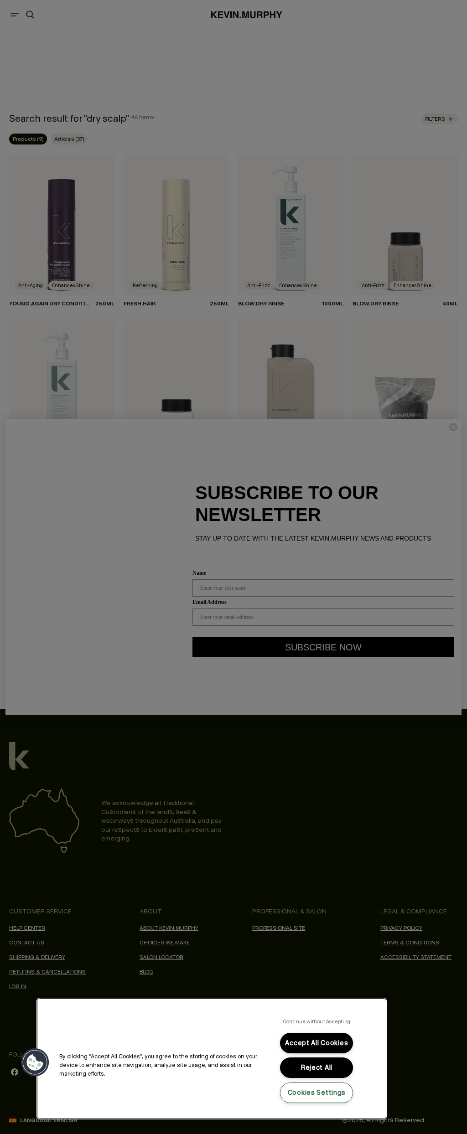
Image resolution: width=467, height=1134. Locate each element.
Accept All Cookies (316, 1043)
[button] (35, 1062)
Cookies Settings (317, 1092)
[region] (211, 1058)
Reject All (316, 1067)
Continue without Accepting (316, 1021)
